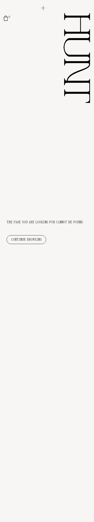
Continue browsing (26, 239)
